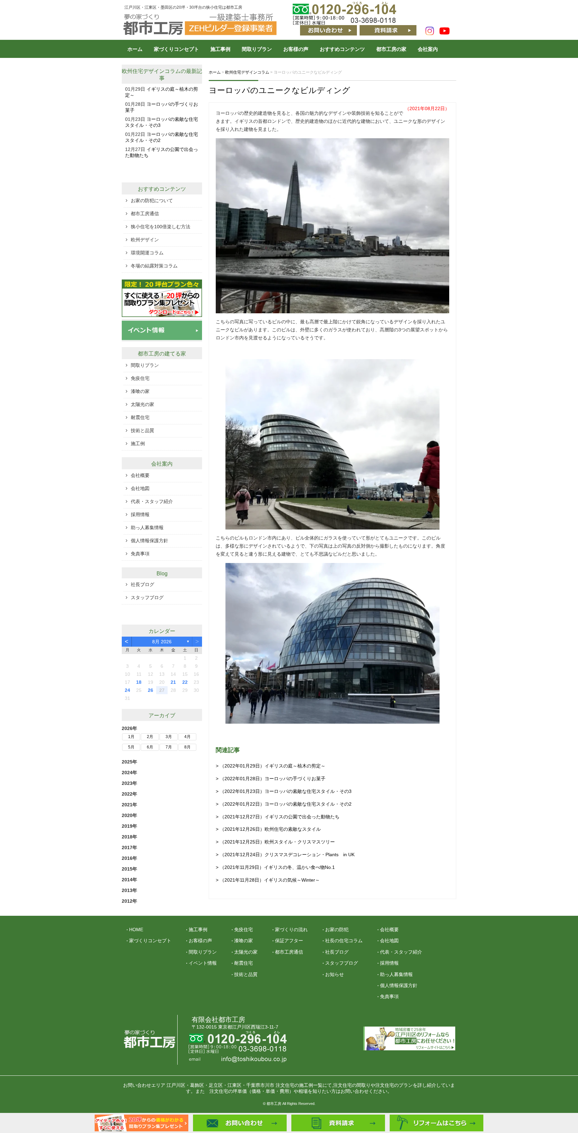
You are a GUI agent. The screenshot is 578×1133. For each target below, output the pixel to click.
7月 (169, 747)
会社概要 (140, 475)
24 (127, 690)
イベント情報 (203, 963)
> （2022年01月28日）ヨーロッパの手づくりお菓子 (270, 778)
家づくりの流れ (291, 929)
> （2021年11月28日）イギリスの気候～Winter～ (268, 880)
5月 (131, 747)
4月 (187, 736)
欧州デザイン (145, 239)
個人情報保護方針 (149, 540)
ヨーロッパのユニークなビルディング (279, 90)
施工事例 (220, 49)
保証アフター (289, 940)
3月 (169, 736)
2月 (150, 736)
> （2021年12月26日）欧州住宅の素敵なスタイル (268, 829)
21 (173, 682)
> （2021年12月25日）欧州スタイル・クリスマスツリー (275, 841)
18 (138, 682)
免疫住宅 (140, 378)
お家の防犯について (152, 200)
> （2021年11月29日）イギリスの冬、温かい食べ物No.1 (275, 867)
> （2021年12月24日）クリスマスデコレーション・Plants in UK (285, 854)
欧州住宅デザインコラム (151, 71)
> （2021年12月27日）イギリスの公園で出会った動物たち (278, 816)
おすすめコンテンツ (342, 49)
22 (185, 682)
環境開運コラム (147, 252)
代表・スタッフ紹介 (152, 501)
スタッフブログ (147, 597)
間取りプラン (257, 49)
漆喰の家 (140, 391)
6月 (150, 747)
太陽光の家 (142, 404)
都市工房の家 (391, 49)
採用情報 (140, 514)
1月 (131, 736)
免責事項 (140, 553)
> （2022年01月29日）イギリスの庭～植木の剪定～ (270, 765)
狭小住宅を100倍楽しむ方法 (160, 226)
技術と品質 (142, 430)
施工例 (138, 443)
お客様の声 (295, 49)
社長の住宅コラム (344, 940)
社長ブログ (142, 584)
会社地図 (140, 488)
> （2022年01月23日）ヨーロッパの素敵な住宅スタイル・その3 (284, 791)
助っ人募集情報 (147, 527)
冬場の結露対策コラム (154, 265)
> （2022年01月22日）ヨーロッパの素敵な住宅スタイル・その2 (284, 804)
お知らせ (334, 974)
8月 (187, 747)
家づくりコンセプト (176, 49)
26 (150, 690)
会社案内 (428, 49)
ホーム (134, 49)
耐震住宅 (140, 417)
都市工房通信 (145, 213)
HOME (136, 929)
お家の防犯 (337, 929)
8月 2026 (162, 641)
